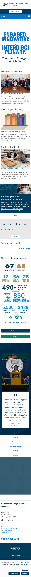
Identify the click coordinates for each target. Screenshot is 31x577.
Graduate (15, 336)
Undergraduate (15, 331)
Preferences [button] (25, 569)
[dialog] (15, 568)
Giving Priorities (6, 532)
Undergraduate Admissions (9, 528)
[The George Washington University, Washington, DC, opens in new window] (15, 549)
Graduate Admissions (7, 530)
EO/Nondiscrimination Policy (15, 558)
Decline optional (14, 573)
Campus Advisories (15, 555)
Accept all (24, 573)
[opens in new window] (2, 540)
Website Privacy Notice (20, 564)
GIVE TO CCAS (15, 11)
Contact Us (4, 526)
